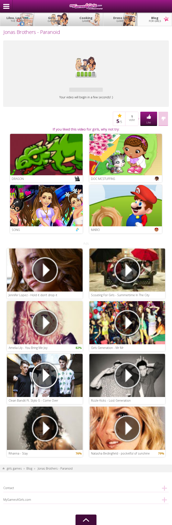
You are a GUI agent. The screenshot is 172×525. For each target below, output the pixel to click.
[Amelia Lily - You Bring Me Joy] (45, 322)
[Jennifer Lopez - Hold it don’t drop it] (45, 270)
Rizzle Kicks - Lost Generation (111, 400)
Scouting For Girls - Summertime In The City (120, 295)
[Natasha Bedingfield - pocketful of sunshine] (127, 428)
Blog (155, 19)
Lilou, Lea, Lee (17, 19)
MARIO (95, 230)
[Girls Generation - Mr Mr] (127, 322)
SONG (16, 230)
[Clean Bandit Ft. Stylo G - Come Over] (45, 375)
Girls (52, 19)
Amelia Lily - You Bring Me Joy (28, 348)
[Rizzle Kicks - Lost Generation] (127, 375)
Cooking (86, 19)
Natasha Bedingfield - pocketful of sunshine (120, 453)
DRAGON (18, 179)
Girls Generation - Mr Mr (107, 348)
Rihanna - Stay (18, 453)
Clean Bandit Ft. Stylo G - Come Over (33, 400)
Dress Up (120, 19)
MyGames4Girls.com (86, 6)
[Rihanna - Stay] (45, 428)
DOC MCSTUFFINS (103, 179)
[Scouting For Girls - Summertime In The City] (127, 270)
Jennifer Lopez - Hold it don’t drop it (33, 295)
